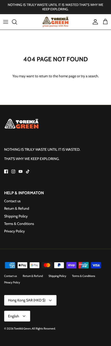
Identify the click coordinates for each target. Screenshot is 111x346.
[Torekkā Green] (55, 22)
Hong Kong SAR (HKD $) (26, 300)
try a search (89, 76)
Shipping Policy (16, 216)
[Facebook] (6, 171)
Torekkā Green (22, 328)
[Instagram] (13, 171)
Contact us (12, 201)
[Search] (17, 22)
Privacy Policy (14, 231)
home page (67, 76)
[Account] (94, 22)
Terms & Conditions (19, 223)
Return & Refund (16, 208)
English (13, 316)
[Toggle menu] (5, 22)
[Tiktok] (28, 171)
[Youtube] (20, 171)
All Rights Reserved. (44, 328)
